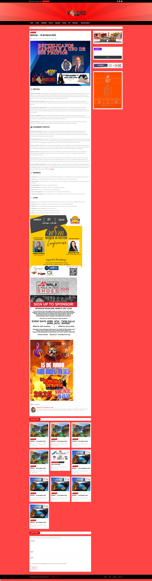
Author (32, 404)
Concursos (57, 23)
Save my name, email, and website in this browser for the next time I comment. (49, 563)
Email (31, 557)
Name (32, 551)
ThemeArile (56, 577)
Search (97, 49)
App (69, 23)
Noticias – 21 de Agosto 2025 (80, 495)
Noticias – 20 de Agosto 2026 (59, 441)
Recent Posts (37, 404)
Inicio (31, 23)
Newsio (51, 577)
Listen (109, 577)
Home (31, 27)
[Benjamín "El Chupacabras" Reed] (33, 409)
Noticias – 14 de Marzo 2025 (40, 27)
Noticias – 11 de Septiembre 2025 (81, 468)
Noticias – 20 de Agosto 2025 (38, 522)
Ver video (52, 169)
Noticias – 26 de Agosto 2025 (38, 495)
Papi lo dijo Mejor (55, 464)
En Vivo (37, 23)
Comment (32, 540)
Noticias (51, 23)
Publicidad (75, 23)
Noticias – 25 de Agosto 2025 (59, 495)
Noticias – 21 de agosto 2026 (38, 441)
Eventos (64, 23)
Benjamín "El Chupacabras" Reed (39, 38)
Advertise (115, 577)
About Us (120, 577)
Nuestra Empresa (85, 23)
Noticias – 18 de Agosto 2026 (38, 468)
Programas (44, 23)
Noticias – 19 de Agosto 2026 (80, 441)
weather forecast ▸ (107, 105)
